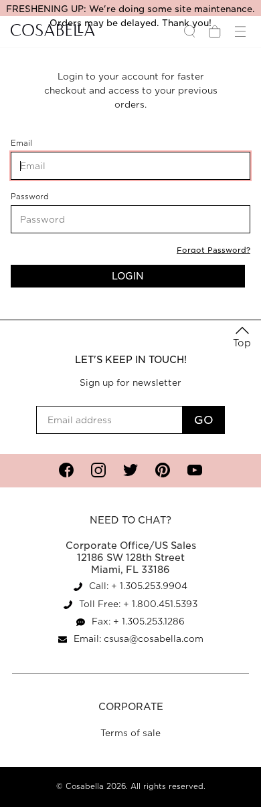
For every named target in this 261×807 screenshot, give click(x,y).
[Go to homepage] (53, 31)
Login (128, 276)
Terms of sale (130, 733)
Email (42, 143)
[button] (242, 338)
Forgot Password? (213, 250)
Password (48, 197)
